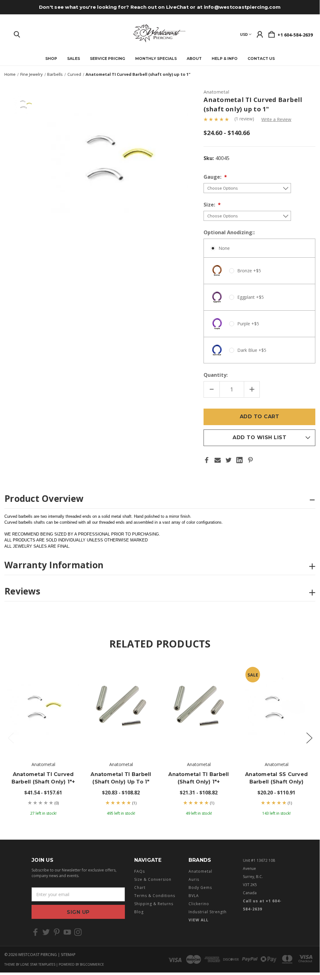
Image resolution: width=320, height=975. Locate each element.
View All (199, 920)
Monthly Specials (156, 59)
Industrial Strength (208, 911)
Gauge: (213, 176)
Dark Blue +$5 (251, 350)
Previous (10, 737)
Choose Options (43, 736)
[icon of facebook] (35, 932)
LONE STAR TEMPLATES (37, 964)
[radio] (259, 301)
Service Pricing (107, 59)
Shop (51, 59)
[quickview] (68, 683)
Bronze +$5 (249, 271)
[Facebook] (207, 460)
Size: (210, 204)
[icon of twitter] (46, 932)
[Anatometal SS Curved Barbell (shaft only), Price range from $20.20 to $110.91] (276, 707)
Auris (194, 879)
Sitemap (68, 954)
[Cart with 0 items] (272, 33)
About (194, 59)
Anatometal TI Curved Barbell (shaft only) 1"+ (43, 778)
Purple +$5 (248, 324)
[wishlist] (68, 670)
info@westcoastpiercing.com (242, 7)
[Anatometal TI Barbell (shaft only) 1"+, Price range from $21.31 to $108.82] (198, 707)
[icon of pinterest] (57, 932)
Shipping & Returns (153, 903)
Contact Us (261, 59)
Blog (139, 911)
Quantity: (216, 374)
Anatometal (200, 871)
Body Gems (200, 887)
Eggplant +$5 (250, 297)
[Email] (217, 460)
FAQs (139, 871)
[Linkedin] (239, 460)
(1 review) (244, 119)
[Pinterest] (250, 460)
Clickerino (199, 903)
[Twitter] (228, 460)
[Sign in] (260, 33)
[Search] (17, 33)
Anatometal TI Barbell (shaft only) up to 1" (121, 778)
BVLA (194, 895)
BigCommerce (92, 964)
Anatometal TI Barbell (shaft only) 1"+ (198, 778)
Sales (73, 59)
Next (309, 737)
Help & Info (225, 59)
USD (244, 34)
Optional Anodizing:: (230, 232)
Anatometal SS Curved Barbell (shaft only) (276, 778)
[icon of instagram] (78, 932)
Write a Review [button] (276, 119)
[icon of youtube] (67, 932)
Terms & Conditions (154, 895)
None (224, 248)
